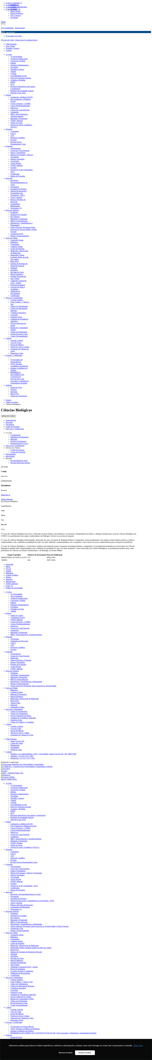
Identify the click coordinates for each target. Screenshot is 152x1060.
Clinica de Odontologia (19, 714)
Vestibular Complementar (19, 675)
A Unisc (9, 592)
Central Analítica (12, 575)
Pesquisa (9, 637)
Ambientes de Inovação (19, 641)
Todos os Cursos (16, 615)
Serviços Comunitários (14, 709)
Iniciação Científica (17, 647)
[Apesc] (4, 771)
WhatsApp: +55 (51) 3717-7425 (22, 758)
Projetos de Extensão (18, 665)
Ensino (8, 613)
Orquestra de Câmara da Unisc (21, 735)
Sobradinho (14, 748)
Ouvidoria (14, 607)
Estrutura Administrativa (19, 605)
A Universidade (16, 594)
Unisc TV (9, 586)
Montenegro (15, 745)
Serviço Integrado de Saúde (20, 716)
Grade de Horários (13, 427)
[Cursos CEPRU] (8, 777)
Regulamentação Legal (19, 443)
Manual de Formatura (18, 694)
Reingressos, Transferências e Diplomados (26, 682)
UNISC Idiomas (12, 584)
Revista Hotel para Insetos (20, 463)
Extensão (9, 652)
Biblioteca (9, 573)
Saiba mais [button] (138, 1046)
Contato (9, 50)
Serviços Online (12, 688)
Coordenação (15, 435)
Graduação (14, 630)
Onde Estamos (11, 44)
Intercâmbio (10, 456)
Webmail (13, 705)
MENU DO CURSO (8, 416)
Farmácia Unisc (16, 720)
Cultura (8, 724)
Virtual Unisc (15, 703)
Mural (8, 567)
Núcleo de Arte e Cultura (19, 733)
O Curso (9, 433)
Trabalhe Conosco (12, 48)
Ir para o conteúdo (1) (14, 3)
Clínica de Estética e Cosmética (22, 722)
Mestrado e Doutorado (18, 632)
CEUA (13, 643)
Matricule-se (5, 495)
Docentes (9, 422)
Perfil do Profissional (18, 441)
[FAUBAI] (5, 769)
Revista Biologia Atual (18, 461)
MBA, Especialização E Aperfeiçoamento (26, 635)
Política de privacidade (14, 588)
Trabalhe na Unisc (17, 609)
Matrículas (14, 658)
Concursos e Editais (17, 600)
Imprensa (9, 579)
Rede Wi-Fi (14, 701)
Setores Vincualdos (17, 662)
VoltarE (8, 571)
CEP (12, 645)
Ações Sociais (15, 667)
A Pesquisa (14, 639)
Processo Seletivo (12, 671)
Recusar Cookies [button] (66, 1053)
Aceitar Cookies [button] (84, 1053)
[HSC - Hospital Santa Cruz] (12, 773)
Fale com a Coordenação (15, 446)
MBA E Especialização (19, 679)
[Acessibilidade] (8, 28)
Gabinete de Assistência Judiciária (23, 718)
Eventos (13, 650)
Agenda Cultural (16, 726)
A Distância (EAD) (17, 618)
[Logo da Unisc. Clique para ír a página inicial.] (19, 40)
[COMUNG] (26, 766)
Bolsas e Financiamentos (19, 684)
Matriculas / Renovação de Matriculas (24, 699)
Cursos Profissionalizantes (20, 624)
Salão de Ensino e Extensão (20, 660)
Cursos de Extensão (17, 452)
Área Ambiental (16, 596)
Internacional (20, 28)
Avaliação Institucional (19, 598)
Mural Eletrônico (16, 697)
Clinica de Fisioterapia (18, 711)
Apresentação (11, 420)
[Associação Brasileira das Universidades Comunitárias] (22, 764)
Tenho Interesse (7, 499)
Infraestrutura (11, 454)
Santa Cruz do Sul (17, 741)
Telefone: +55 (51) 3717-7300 (21, 756)
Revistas (9, 458)
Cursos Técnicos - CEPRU (20, 622)
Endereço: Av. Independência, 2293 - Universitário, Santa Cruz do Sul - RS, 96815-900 (43, 754)
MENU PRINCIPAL (9, 779)
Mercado (13, 439)
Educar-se (14, 626)
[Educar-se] (5, 775)
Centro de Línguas (17, 450)
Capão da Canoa (16, 743)
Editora (8, 577)
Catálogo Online (16, 692)
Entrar (3, 22)
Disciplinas (10, 425)
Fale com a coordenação (15, 429)
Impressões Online (17, 707)
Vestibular (14, 673)
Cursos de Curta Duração (19, 628)
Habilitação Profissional (19, 437)
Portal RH (9, 564)
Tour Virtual (10, 46)
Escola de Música (17, 731)
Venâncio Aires (16, 750)
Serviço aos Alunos (13, 448)
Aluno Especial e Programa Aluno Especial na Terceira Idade (33, 686)
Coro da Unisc (15, 729)
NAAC (8, 569)
